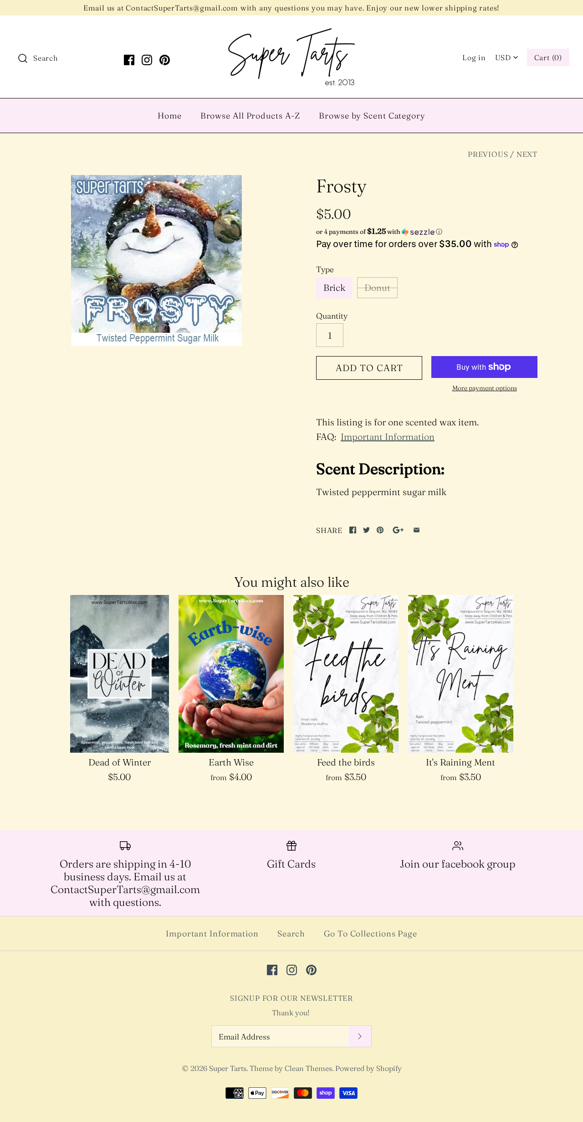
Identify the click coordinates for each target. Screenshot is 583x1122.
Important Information (388, 436)
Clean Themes (308, 1068)
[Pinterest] (164, 60)
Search (291, 933)
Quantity (332, 316)
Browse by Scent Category (372, 115)
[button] (426, 231)
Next (527, 154)
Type (325, 269)
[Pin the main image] (380, 530)
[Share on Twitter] (366, 530)
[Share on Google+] (398, 530)
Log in (474, 57)
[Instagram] (147, 60)
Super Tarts (227, 1068)
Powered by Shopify (368, 1068)
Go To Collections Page (370, 933)
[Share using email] (416, 530)
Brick (334, 287)
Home (170, 115)
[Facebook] (129, 60)
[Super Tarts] (291, 31)
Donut (377, 287)
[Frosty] (156, 260)
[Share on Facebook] (352, 530)
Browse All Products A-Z (250, 115)
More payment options (484, 388)
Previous (488, 154)
